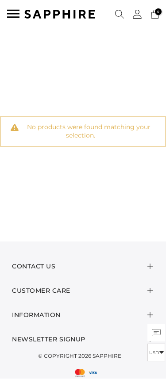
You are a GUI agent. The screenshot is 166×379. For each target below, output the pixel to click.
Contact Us (33, 266)
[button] (119, 13)
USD (154, 353)
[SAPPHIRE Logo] (59, 13)
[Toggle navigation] (13, 13)
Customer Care (41, 291)
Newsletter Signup (48, 339)
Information (36, 315)
